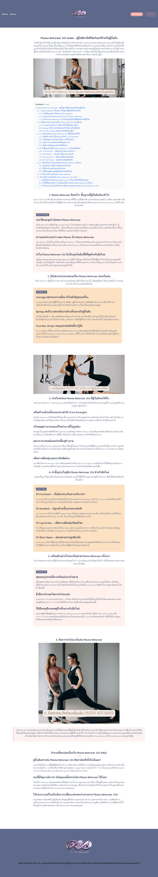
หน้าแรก (5, 14)
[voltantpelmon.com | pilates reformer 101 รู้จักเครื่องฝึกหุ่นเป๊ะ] (79, 13)
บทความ (13, 14)
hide (46, 104)
